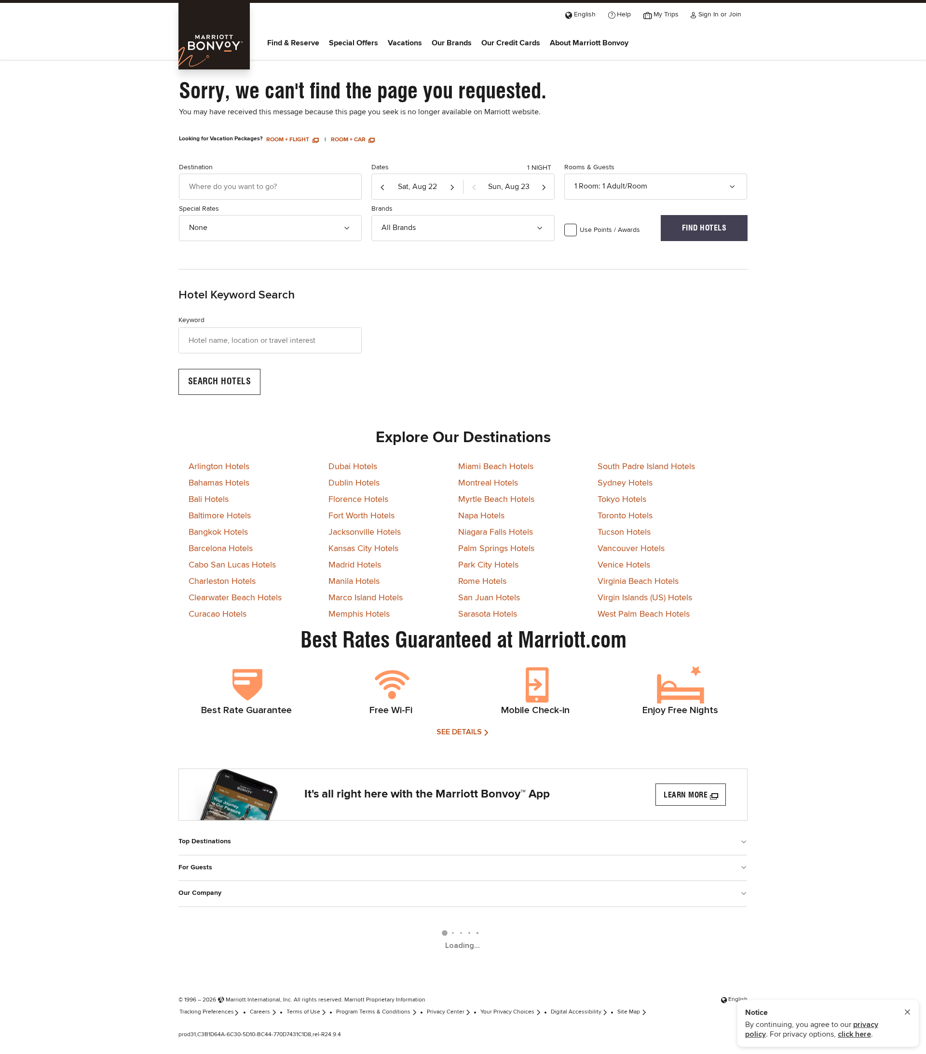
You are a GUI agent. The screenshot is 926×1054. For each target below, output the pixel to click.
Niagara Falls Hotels (495, 532)
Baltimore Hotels (220, 516)
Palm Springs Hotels (496, 548)
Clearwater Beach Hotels (235, 598)
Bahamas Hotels (219, 483)
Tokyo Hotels (622, 499)
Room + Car (349, 140)
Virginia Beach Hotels (638, 581)
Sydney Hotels (625, 483)
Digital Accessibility (576, 1012)
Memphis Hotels (359, 614)
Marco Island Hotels (365, 598)
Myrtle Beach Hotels (496, 499)
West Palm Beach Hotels (644, 614)
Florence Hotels (358, 499)
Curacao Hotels (217, 614)
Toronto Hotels (625, 516)
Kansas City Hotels (363, 548)
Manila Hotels (354, 581)
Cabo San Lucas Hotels (232, 565)
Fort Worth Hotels (361, 516)
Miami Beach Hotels (495, 466)
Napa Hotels (481, 516)
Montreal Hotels (488, 483)
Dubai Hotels (352, 466)
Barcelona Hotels (221, 548)
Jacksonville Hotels (364, 532)
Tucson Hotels (624, 532)
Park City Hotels (488, 565)
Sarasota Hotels (487, 614)
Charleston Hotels (222, 581)
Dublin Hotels (354, 483)
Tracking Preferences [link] (206, 1012)
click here (854, 1034)
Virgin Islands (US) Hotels (645, 598)
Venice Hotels (624, 565)
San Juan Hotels (489, 598)
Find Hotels (704, 227)
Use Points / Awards (610, 230)
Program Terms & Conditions (373, 1012)
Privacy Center (445, 1012)
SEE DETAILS (459, 732)
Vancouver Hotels (631, 548)
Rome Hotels (482, 581)
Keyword (191, 320)
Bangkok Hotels (218, 532)
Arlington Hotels (219, 466)
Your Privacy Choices (507, 1012)
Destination (196, 167)
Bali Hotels (209, 499)
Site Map (628, 1012)
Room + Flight (288, 140)
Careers (260, 1012)
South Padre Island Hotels (646, 466)
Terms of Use (303, 1012)
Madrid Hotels (354, 565)
